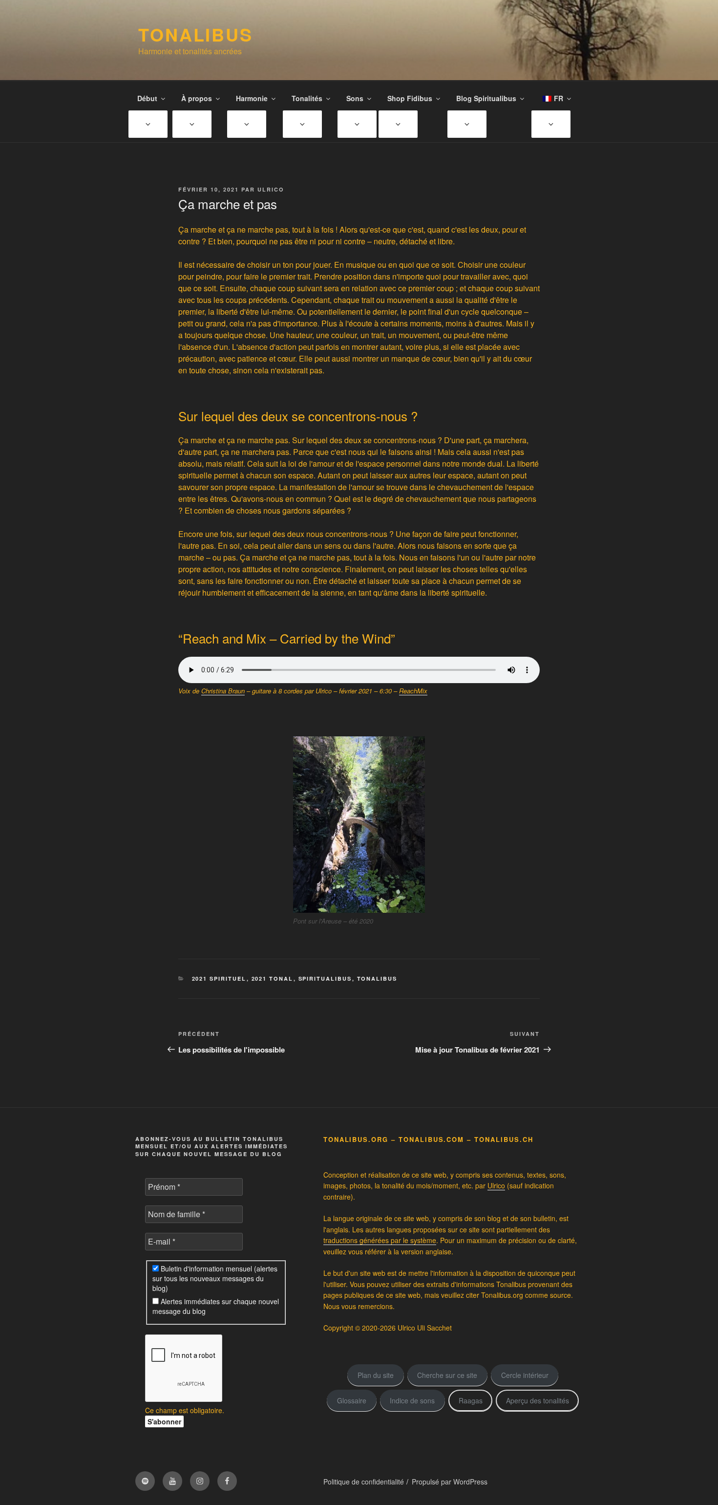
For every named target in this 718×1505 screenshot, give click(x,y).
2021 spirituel (219, 978)
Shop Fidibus (409, 98)
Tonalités (307, 98)
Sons (354, 98)
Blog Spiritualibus (486, 98)
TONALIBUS (195, 34)
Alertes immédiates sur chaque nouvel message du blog (215, 1306)
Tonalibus (377, 978)
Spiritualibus (325, 978)
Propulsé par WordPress (449, 1481)
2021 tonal (273, 978)
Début (147, 98)
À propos (196, 98)
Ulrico (270, 189)
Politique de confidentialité (363, 1481)
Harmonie (252, 98)
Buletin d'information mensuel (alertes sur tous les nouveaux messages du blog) (214, 1278)
